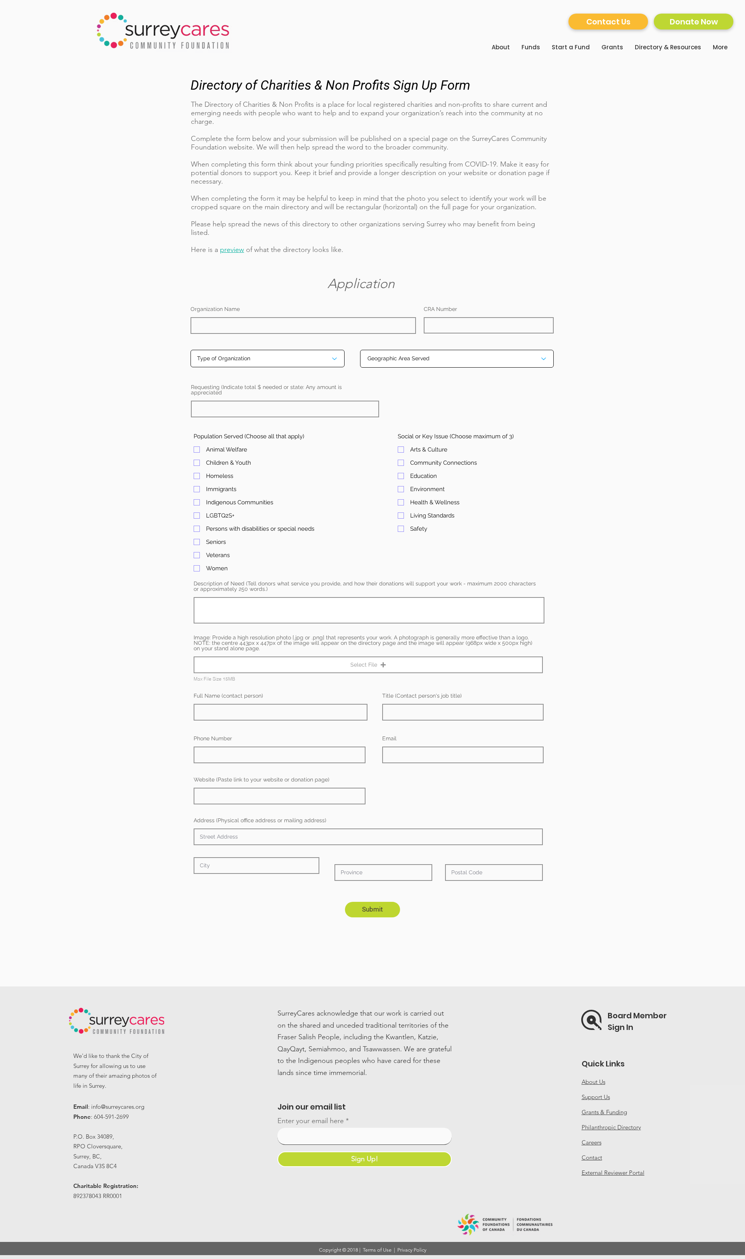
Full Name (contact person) (228, 695)
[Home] (164, 30)
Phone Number (213, 738)
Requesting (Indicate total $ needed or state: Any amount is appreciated (266, 389)
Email (389, 738)
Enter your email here (310, 1120)
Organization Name (215, 309)
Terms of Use (377, 1250)
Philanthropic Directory (611, 1127)
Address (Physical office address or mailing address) (260, 820)
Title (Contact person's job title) (422, 695)
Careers (591, 1142)
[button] (368, 664)
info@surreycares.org (117, 1106)
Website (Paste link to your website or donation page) (261, 779)
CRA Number (440, 309)
